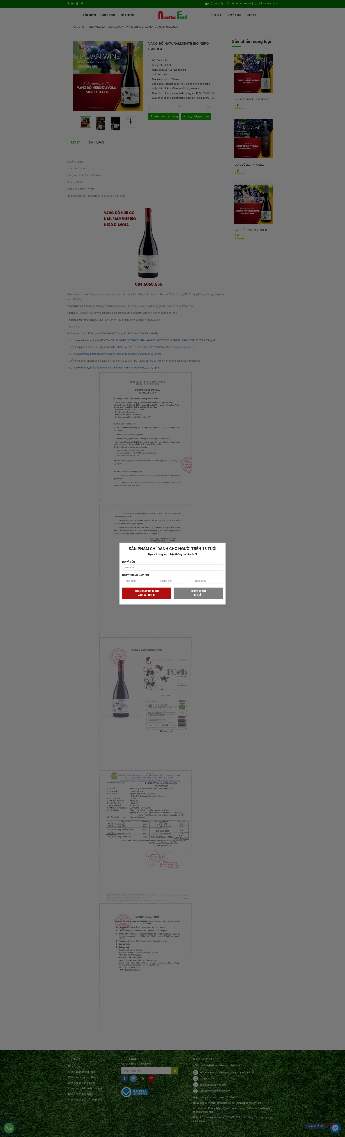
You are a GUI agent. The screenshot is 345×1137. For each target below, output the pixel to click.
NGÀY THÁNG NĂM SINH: (136, 575)
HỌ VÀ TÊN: (128, 561)
